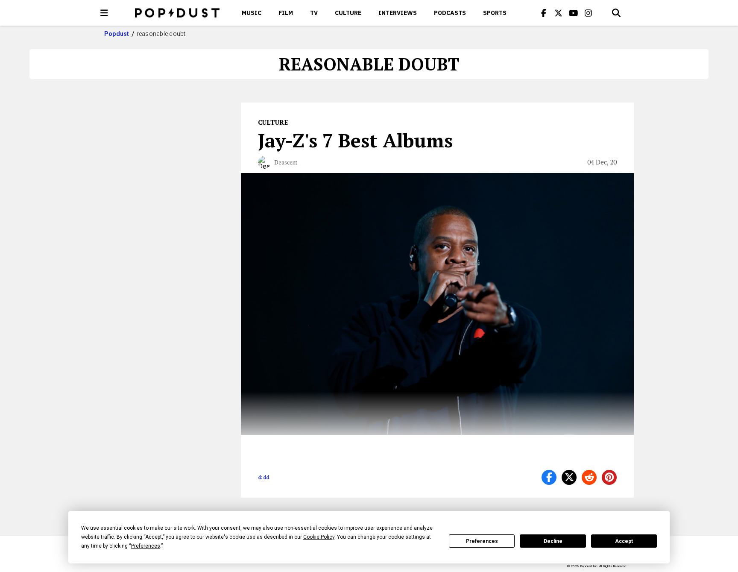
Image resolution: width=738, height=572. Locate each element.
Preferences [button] (145, 546)
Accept (624, 541)
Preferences (482, 541)
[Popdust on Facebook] (543, 13)
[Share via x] (569, 477)
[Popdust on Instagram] (588, 13)
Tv (314, 13)
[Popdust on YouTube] (573, 13)
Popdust (116, 33)
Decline (553, 541)
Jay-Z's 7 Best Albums (355, 140)
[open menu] (104, 13)
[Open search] (616, 13)
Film (285, 13)
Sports (495, 13)
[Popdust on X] (558, 13)
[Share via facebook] (549, 477)
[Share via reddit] (589, 477)
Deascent (285, 162)
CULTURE (348, 13)
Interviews (397, 13)
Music (251, 13)
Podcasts (450, 13)
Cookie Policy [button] (318, 537)
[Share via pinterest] (609, 477)
